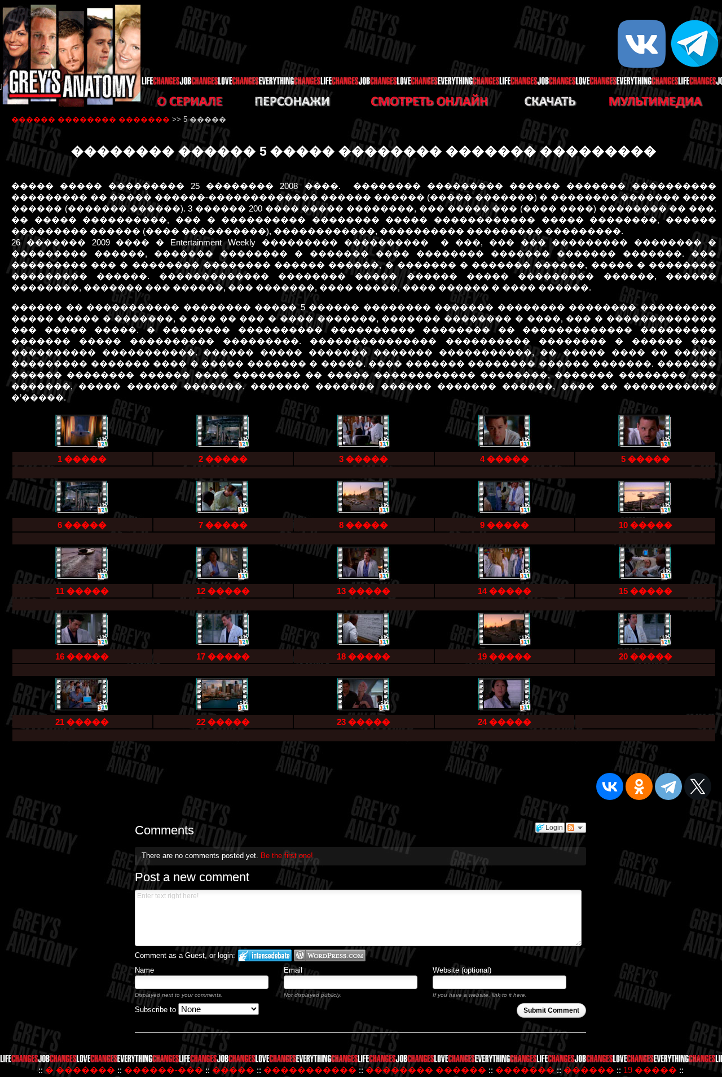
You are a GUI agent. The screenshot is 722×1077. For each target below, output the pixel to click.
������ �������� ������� (90, 119)
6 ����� (82, 525)
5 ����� (645, 459)
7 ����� (223, 525)
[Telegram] (668, 786)
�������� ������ (426, 1070)
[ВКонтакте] (609, 786)
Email (293, 970)
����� (233, 1070)
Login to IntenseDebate (265, 955)
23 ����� (363, 722)
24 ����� (504, 722)
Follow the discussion (576, 828)
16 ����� (82, 656)
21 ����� (82, 722)
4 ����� (504, 459)
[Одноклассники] (639, 786)
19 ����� (504, 656)
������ (588, 1070)
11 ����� (82, 591)
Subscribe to (156, 1009)
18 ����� (363, 656)
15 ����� (645, 591)
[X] (697, 786)
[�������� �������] (71, 105)
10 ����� (645, 525)
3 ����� (363, 459)
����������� (309, 1070)
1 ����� (82, 459)
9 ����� (504, 525)
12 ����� (223, 591)
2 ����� (223, 459)
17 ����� (223, 656)
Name (144, 970)
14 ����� (504, 591)
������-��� (163, 1070)
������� (524, 1070)
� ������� (80, 1070)
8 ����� (363, 525)
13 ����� (363, 591)
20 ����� (645, 656)
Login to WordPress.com (330, 955)
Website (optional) (462, 970)
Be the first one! (287, 855)
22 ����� (223, 722)
